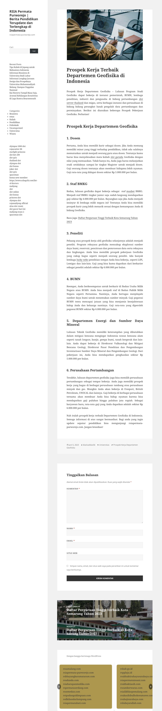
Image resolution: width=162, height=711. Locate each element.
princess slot (15, 197)
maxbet (130, 191)
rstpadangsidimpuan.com (77, 695)
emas (11, 116)
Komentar (73, 488)
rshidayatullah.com (130, 703)
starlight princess (17, 152)
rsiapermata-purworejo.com (78, 672)
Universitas (14, 131)
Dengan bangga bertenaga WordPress (84, 656)
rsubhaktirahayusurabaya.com (137, 676)
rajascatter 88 (15, 149)
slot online (14, 192)
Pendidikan (14, 122)
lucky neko (82, 259)
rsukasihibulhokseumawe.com (136, 695)
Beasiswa (13, 113)
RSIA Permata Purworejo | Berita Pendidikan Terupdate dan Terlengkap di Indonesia (23, 21)
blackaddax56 (89, 445)
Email (71, 540)
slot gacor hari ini (17, 209)
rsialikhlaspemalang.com (133, 691)
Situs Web (72, 553)
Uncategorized (16, 128)
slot (11, 189)
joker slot (13, 169)
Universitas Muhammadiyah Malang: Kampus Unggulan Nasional (22, 87)
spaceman (14, 174)
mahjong (13, 186)
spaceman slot (15, 214)
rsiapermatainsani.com (132, 680)
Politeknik (14, 125)
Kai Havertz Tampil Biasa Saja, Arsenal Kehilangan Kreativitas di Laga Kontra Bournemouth (23, 96)
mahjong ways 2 (16, 212)
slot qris (13, 157)
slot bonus (14, 166)
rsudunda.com (71, 680)
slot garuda (117, 157)
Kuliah (12, 119)
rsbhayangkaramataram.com (79, 676)
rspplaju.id (126, 672)
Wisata (12, 133)
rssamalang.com (72, 668)
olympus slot (15, 163)
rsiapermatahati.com (74, 703)
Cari (11, 47)
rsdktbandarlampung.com (77, 699)
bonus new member (18, 177)
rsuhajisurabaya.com (131, 699)
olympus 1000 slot (17, 146)
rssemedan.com (71, 691)
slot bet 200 (14, 154)
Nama (71, 528)
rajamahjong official (18, 203)
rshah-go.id (126, 668)
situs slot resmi (16, 206)
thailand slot (15, 160)
